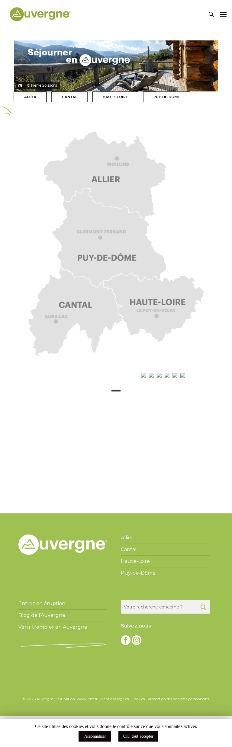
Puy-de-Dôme (138, 573)
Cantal (129, 549)
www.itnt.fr (87, 699)
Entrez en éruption (41, 603)
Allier (127, 538)
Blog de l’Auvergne (41, 615)
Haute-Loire (135, 561)
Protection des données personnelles (178, 699)
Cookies (138, 699)
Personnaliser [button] (94, 736)
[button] (223, 14)
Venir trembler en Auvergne (52, 627)
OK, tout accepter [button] (138, 736)
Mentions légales (114, 699)
